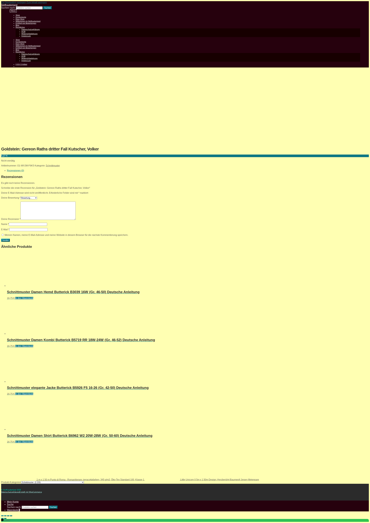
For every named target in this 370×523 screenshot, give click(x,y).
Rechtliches (20, 27)
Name (5, 224)
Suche (10, 504)
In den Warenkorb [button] (24, 298)
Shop (18, 15)
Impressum (26, 36)
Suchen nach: (8, 8)
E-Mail (5, 229)
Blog (17, 25)
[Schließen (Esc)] (11, 515)
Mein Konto (13, 502)
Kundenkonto (21, 17)
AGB (23, 32)
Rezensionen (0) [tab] (15, 170)
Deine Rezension (11, 219)
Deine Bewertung (11, 198)
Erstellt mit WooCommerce (30, 492)
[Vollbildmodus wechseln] (5, 515)
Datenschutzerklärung (30, 29)
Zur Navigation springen (13, 2)
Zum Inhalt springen (36, 2)
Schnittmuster (53, 165)
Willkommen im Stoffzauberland (28, 21)
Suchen (47, 8)
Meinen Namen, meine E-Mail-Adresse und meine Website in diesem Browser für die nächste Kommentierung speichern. (66, 235)
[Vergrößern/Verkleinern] (2, 515)
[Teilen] (8, 515)
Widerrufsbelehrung (29, 34)
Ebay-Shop (20, 19)
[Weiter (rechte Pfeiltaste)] (5, 518)
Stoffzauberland (9, 5)
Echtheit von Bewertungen (26, 23)
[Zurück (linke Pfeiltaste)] (2, 518)
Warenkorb (13, 510)
